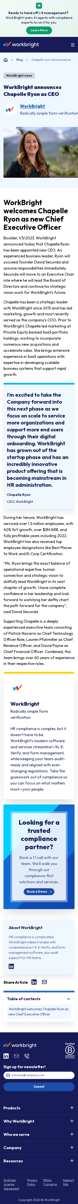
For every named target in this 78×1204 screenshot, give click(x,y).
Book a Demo (37, 892)
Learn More (39, 30)
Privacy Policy (32, 1182)
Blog (19, 60)
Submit (39, 1087)
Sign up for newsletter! (24, 1066)
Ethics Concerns (50, 1182)
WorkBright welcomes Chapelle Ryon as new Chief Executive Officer (38, 1011)
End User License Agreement (11, 1184)
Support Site (68, 1182)
